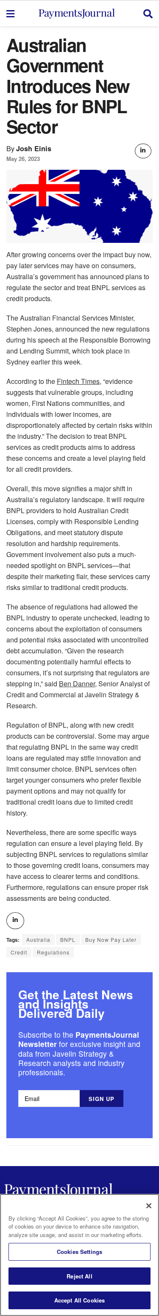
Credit (19, 952)
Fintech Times (78, 381)
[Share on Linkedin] (143, 151)
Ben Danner (77, 683)
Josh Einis (33, 148)
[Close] (148, 1205)
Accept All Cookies (79, 1300)
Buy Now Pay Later (111, 939)
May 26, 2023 (23, 159)
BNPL (67, 939)
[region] (79, 1255)
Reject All (79, 1276)
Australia (38, 939)
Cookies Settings (79, 1252)
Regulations (53, 952)
